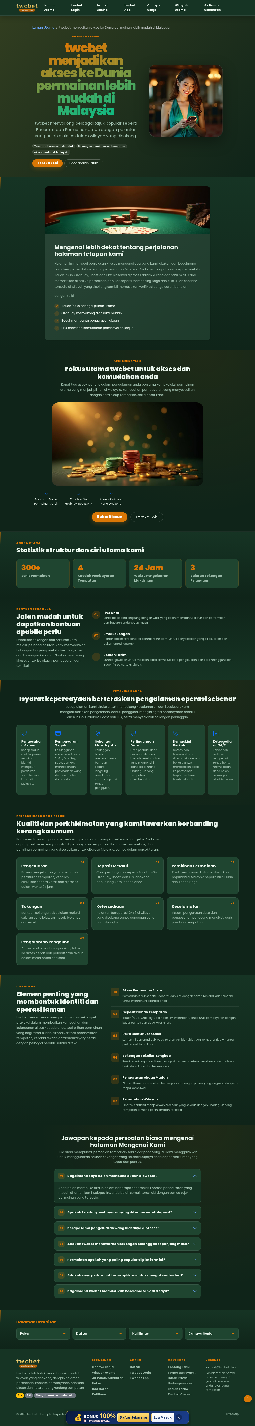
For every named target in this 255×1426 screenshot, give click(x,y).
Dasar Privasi (178, 1378)
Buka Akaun (110, 517)
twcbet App (129, 7)
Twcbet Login (140, 1373)
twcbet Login (76, 7)
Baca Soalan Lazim (83, 163)
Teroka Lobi (47, 163)
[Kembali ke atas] (248, 1398)
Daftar (135, 1367)
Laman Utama (49, 7)
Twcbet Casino (179, 1394)
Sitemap (232, 1414)
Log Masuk (163, 1417)
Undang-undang (180, 1383)
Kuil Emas (99, 1394)
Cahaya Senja (153, 7)
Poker (96, 1383)
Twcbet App (139, 1378)
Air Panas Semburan (212, 7)
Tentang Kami (178, 1367)
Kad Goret (100, 1389)
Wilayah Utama (181, 7)
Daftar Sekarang (133, 1417)
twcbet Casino (102, 7)
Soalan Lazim (178, 1389)
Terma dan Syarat (182, 1373)
